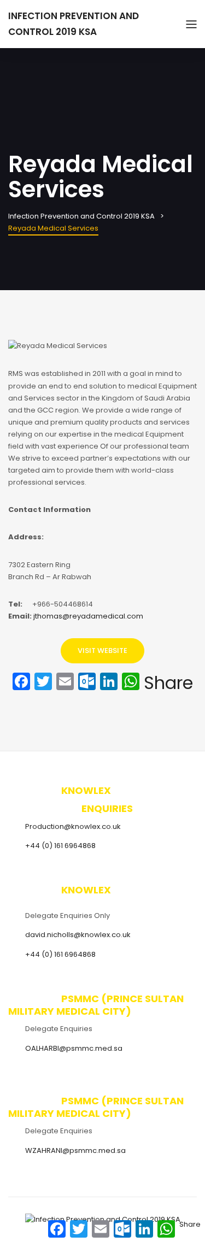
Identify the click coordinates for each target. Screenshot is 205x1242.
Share (168, 683)
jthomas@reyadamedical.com (88, 616)
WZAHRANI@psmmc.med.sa (75, 1150)
